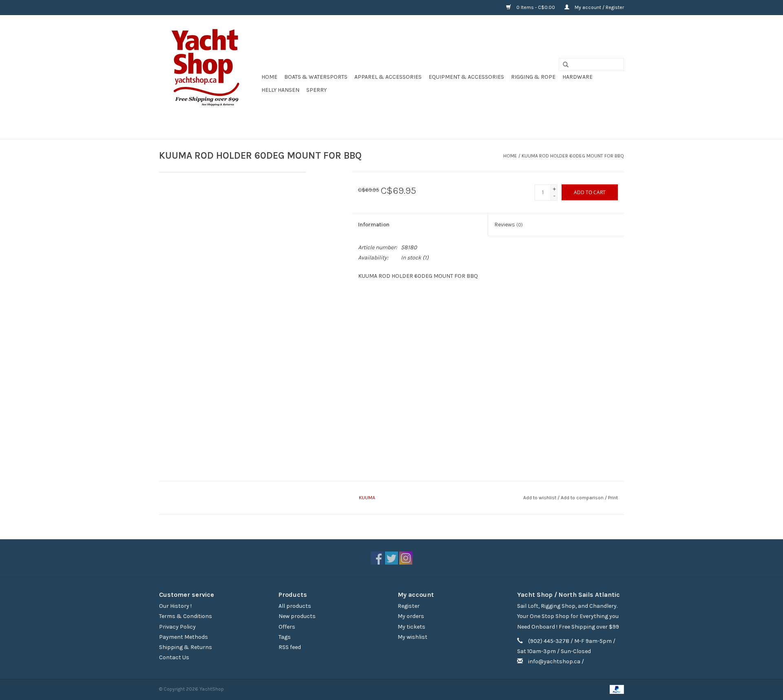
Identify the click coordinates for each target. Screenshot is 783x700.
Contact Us (174, 657)
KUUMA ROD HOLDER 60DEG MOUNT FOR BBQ (573, 156)
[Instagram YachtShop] (405, 558)
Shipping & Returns (185, 647)
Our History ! (175, 606)
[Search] (563, 65)
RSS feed (290, 647)
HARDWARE (577, 76)
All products (295, 606)
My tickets (411, 626)
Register (409, 606)
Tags (285, 637)
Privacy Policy (177, 626)
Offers (287, 626)
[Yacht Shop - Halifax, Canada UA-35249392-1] (209, 77)
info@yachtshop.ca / (556, 661)
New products (297, 616)
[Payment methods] (615, 689)
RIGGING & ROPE (533, 76)
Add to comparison (583, 498)
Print (613, 498)
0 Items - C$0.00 (535, 7)
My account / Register (598, 7)
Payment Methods (183, 637)
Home (269, 76)
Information (373, 224)
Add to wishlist (539, 498)
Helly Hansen (280, 89)
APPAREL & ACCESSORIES (388, 76)
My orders (411, 616)
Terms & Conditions (185, 616)
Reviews (508, 224)
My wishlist (412, 637)
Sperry (316, 89)
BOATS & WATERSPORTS (315, 76)
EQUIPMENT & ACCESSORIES (466, 76)
